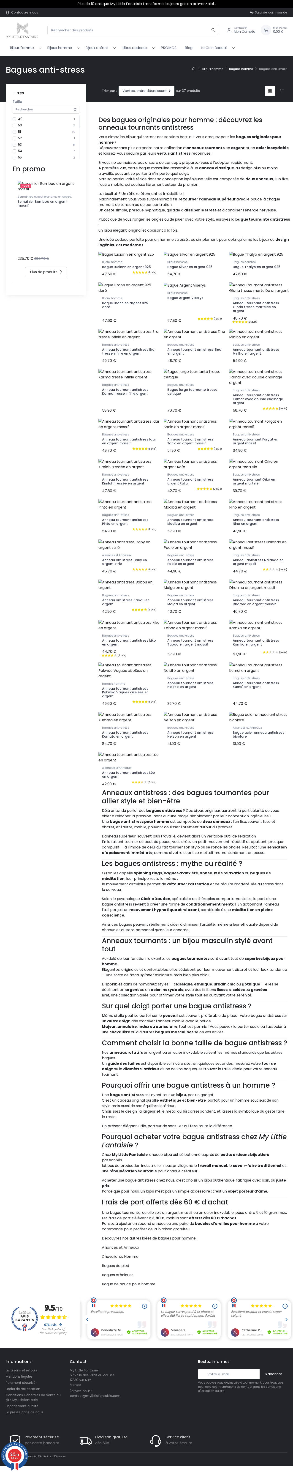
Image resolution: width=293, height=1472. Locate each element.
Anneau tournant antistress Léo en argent (128, 774)
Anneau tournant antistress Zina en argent (194, 351)
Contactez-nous (24, 12)
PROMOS (168, 47)
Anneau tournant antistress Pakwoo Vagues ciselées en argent (125, 692)
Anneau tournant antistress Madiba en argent (190, 521)
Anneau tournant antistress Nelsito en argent (190, 685)
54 (20, 151)
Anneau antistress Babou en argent (125, 602)
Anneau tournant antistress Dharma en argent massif (256, 602)
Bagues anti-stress (246, 298)
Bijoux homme (59, 47)
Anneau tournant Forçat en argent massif (255, 441)
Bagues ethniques (117, 1275)
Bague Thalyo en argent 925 (256, 267)
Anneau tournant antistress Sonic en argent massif (190, 441)
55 (20, 157)
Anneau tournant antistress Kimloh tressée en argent (125, 481)
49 (20, 119)
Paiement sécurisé (20, 1382)
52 (20, 138)
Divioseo (60, 1456)
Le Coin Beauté (214, 47)
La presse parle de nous (24, 1412)
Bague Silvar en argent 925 (189, 267)
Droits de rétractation (23, 1389)
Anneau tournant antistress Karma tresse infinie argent (125, 391)
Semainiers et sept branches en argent (45, 197)
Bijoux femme (22, 47)
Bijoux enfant (96, 47)
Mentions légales (19, 1376)
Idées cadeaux (134, 47)
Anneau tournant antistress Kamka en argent (256, 642)
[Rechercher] (213, 30)
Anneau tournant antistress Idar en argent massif (129, 441)
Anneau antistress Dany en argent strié (124, 562)
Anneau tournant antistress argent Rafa (190, 481)
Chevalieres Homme (120, 1256)
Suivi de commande (271, 12)
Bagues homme (244, 262)
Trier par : (109, 90)
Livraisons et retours (22, 1370)
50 (20, 125)
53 (20, 144)
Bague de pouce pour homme (128, 1284)
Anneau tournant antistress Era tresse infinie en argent (128, 351)
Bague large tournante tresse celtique (192, 391)
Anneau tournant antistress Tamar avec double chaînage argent (258, 399)
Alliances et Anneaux (116, 555)
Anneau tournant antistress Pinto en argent (125, 521)
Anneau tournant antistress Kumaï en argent (256, 685)
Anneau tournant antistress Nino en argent (256, 521)
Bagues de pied (115, 1265)
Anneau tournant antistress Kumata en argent (125, 734)
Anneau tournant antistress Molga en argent (190, 602)
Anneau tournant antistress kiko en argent (129, 642)
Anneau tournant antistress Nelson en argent (190, 734)
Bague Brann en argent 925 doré (125, 305)
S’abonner (273, 1373)
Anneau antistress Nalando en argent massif (258, 562)
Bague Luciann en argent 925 (126, 267)
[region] (46, 137)
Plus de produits (43, 271)
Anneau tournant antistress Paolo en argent (190, 562)
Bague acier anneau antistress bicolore (258, 734)
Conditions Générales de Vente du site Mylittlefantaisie (33, 1397)
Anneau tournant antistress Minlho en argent (256, 351)
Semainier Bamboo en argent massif (42, 203)
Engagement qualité (22, 1406)
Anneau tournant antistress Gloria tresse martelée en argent (256, 307)
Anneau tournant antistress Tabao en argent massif (190, 642)
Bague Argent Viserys (185, 297)
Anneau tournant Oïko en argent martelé (254, 481)
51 (19, 131)
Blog (189, 47)
